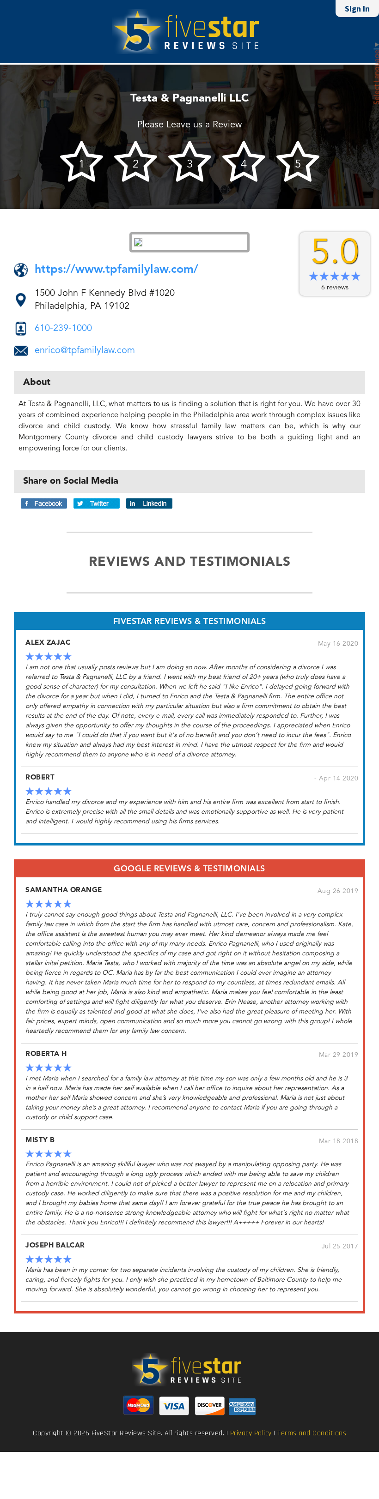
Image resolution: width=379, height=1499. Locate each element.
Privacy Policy (251, 1433)
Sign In (357, 8)
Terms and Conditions (311, 1433)
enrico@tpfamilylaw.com (85, 350)
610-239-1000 (63, 328)
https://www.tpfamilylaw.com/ (116, 270)
